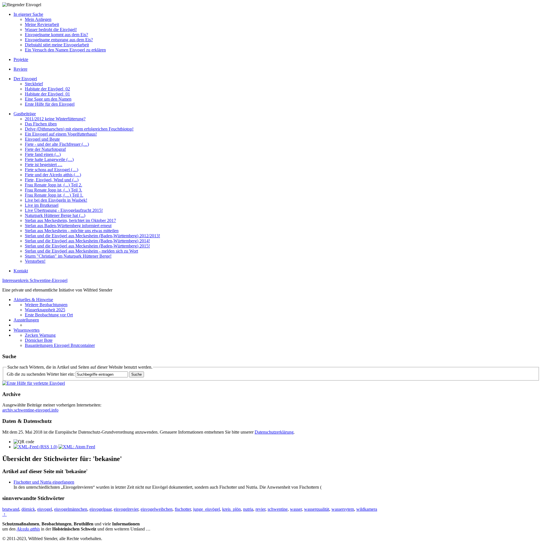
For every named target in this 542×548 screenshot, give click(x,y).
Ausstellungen (26, 320)
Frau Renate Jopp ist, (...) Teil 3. (53, 190)
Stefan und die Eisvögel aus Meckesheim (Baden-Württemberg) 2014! (87, 240)
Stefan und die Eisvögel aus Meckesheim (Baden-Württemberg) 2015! (87, 245)
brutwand (10, 509)
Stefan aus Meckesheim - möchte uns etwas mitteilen (72, 230)
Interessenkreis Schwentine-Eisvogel (34, 280)
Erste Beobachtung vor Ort (49, 314)
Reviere (20, 69)
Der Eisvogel (25, 78)
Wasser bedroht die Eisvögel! (51, 29)
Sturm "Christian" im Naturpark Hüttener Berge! (68, 256)
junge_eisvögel (206, 509)
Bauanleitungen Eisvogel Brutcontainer (60, 345)
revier (260, 509)
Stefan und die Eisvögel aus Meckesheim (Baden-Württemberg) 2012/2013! (92, 235)
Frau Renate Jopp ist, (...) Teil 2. (53, 184)
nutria (248, 509)
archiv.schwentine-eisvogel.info (30, 410)
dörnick (28, 509)
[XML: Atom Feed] (76, 446)
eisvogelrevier (126, 509)
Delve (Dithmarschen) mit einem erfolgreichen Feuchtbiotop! (79, 129)
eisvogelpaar (100, 509)
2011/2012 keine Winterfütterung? (55, 118)
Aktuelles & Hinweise (33, 299)
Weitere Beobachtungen (46, 304)
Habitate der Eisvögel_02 (47, 88)
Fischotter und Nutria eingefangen (44, 482)
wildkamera (366, 509)
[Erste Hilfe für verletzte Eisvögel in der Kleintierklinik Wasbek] (33, 383)
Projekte (21, 59)
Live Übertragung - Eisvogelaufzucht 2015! (64, 210)
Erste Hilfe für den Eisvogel (50, 104)
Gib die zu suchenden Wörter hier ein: (41, 374)
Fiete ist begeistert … (43, 164)
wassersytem (342, 509)
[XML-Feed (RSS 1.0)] (35, 446)
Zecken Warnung (40, 335)
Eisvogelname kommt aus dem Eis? (56, 34)
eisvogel (44, 509)
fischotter (183, 509)
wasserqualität (316, 509)
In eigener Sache (28, 14)
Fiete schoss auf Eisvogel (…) (51, 169)
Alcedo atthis (28, 529)
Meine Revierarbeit (42, 24)
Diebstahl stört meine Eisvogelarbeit (57, 44)
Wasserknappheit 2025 (45, 309)
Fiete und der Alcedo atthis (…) (53, 174)
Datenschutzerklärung (274, 432)
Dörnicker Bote (39, 340)
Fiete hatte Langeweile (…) (49, 159)
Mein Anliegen (38, 19)
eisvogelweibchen (156, 509)
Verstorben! (35, 261)
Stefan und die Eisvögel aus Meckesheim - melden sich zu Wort (81, 251)
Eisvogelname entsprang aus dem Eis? (59, 39)
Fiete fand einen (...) (43, 154)
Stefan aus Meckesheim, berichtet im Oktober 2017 (70, 220)
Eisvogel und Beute (42, 139)
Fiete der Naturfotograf (45, 149)
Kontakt (21, 270)
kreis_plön (231, 509)
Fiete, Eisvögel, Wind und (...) (51, 179)
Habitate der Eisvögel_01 (47, 94)
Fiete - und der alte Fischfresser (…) (57, 144)
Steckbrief (34, 83)
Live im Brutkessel (41, 205)
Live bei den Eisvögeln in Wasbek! (56, 200)
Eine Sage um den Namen (48, 99)
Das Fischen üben (41, 123)
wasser (296, 509)
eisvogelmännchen (70, 509)
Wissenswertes (27, 330)
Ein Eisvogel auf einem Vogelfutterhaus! (61, 134)
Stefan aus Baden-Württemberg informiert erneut (68, 225)
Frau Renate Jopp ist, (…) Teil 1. (54, 195)
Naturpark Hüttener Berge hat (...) (55, 215)
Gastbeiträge (25, 113)
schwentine (278, 509)
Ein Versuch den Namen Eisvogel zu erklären (65, 49)
